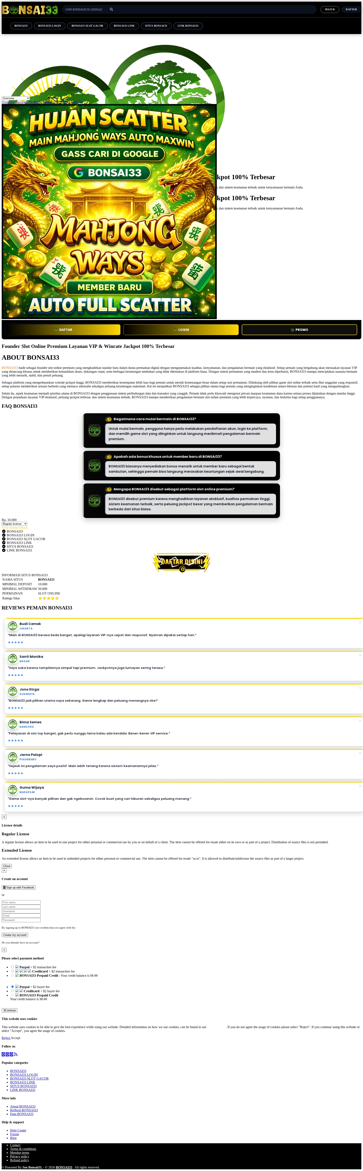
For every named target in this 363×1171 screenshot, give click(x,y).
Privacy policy (19, 1156)
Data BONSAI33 (21, 1114)
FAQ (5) (76, 102)
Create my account (14, 935)
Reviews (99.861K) (29, 102)
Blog (13, 1138)
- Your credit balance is (54, 977)
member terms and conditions (92, 927)
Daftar (351, 9)
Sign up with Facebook (19, 887)
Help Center (18, 1130)
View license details (15, 527)
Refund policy (19, 1160)
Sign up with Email (18, 895)
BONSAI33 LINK (124, 25)
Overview (8, 102)
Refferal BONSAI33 (24, 1110)
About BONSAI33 (23, 1106)
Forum (14, 1134)
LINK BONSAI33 (188, 25)
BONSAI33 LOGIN (49, 25)
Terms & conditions (23, 1149)
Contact (15, 1145)
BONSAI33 (21, 25)
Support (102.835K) (56, 102)
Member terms (19, 1152)
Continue (10, 1010)
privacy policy (216, 1027)
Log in (44, 942)
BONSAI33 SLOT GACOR (87, 25)
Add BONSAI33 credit (25, 1003)
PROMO (302, 330)
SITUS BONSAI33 (156, 25)
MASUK (330, 9)
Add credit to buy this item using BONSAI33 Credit (44, 979)
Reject (6, 1038)
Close (6, 866)
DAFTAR (65, 330)
